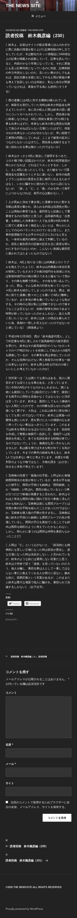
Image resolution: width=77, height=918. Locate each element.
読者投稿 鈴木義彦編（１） (24, 656)
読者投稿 (43, 656)
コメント (11, 692)
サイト (10, 783)
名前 (9, 744)
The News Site (35, 30)
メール (11, 763)
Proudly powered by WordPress (24, 908)
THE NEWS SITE (23, 5)
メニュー (40, 16)
